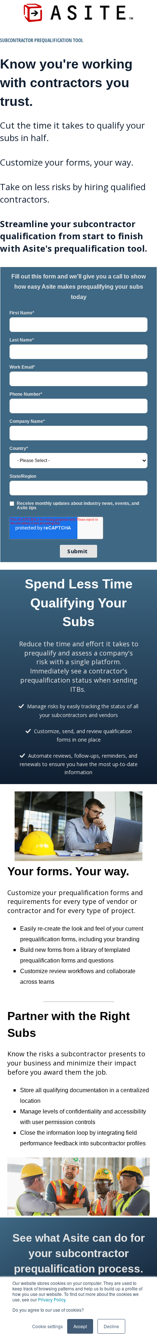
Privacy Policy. (52, 1299)
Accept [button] (80, 1326)
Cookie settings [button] (47, 1326)
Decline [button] (111, 1326)
